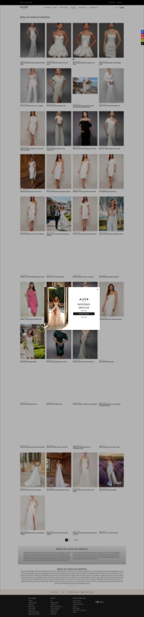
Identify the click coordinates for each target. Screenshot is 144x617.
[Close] (97, 289)
